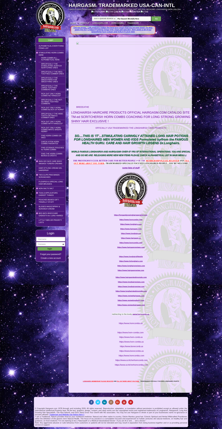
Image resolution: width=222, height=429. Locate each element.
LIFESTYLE (84, 23)
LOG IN (117, 12)
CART (102, 12)
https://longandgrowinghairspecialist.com (130, 215)
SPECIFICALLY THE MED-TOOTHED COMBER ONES (52, 73)
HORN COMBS (117, 23)
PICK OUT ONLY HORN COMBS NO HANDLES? (51, 95)
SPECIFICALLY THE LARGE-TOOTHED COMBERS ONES (49, 88)
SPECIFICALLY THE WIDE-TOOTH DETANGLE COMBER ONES (52, 116)
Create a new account (51, 258)
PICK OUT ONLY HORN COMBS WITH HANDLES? (52, 123)
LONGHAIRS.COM (100, 23)
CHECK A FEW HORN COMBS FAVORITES (50, 143)
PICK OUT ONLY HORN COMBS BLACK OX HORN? (52, 109)
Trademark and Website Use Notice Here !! (66, 414)
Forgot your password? (50, 254)
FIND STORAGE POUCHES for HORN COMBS (52, 149)
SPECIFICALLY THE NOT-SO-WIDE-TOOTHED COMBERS (52, 102)
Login (50, 40)
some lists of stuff (131, 168)
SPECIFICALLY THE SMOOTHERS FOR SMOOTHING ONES (49, 80)
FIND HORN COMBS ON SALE (51, 137)
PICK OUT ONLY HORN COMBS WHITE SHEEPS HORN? (51, 130)
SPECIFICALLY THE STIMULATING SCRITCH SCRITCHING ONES (51, 66)
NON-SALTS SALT (46, 188)
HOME (73, 23)
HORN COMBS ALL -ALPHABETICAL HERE (50, 59)
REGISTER (135, 12)
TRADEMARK (133, 23)
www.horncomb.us (140, 314)
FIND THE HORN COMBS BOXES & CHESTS (51, 155)
